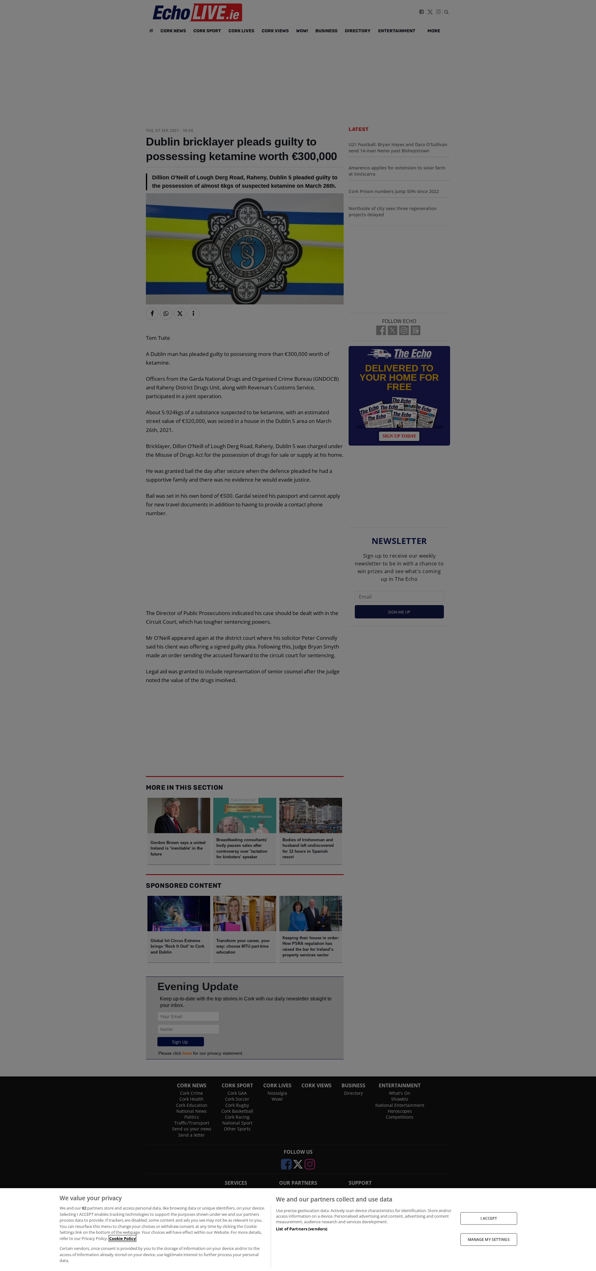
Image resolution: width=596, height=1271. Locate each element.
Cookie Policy (122, 1238)
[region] (298, 1229)
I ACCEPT (489, 1218)
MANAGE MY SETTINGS (489, 1239)
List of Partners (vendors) (301, 1229)
